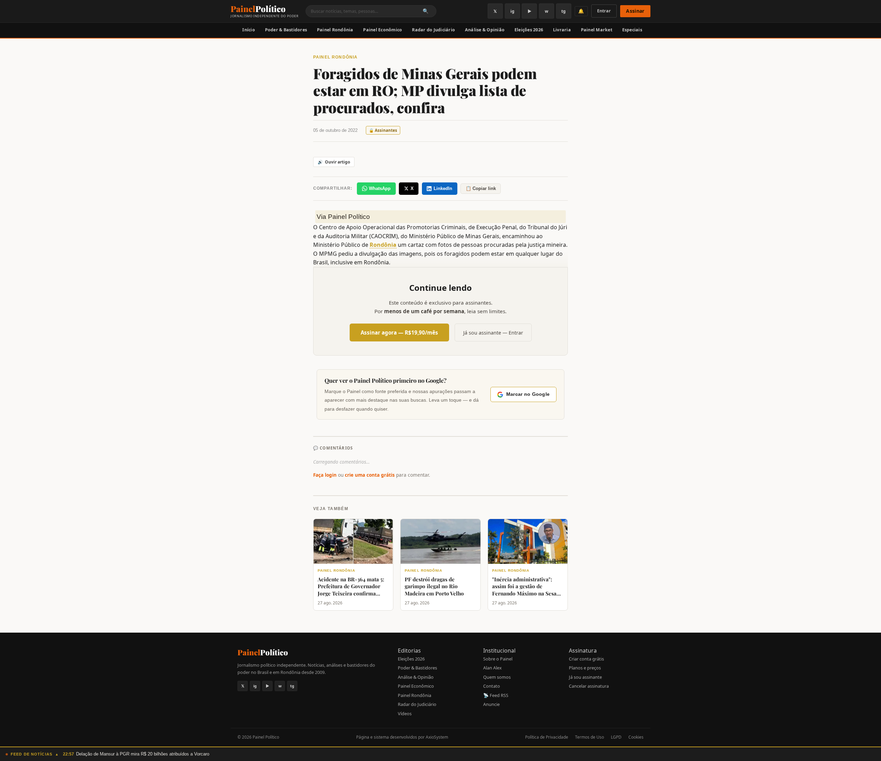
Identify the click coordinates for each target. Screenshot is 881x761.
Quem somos (497, 677)
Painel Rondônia (335, 30)
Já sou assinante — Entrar (493, 332)
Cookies (636, 737)
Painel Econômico (382, 30)
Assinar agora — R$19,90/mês (399, 332)
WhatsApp (380, 188)
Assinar (635, 11)
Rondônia (383, 245)
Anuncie (491, 704)
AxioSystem (437, 737)
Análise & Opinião (485, 30)
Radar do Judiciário (433, 30)
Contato (491, 686)
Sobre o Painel (497, 659)
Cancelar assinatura (589, 686)
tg (563, 11)
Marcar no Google (528, 394)
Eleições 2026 (528, 30)
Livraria (562, 30)
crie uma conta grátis (370, 475)
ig (512, 11)
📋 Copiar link (481, 188)
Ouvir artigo (334, 162)
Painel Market (596, 30)
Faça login (325, 475)
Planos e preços (585, 668)
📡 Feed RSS (495, 695)
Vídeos (405, 713)
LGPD (616, 737)
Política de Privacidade (546, 737)
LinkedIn (443, 188)
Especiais (632, 30)
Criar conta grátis (586, 659)
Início (248, 30)
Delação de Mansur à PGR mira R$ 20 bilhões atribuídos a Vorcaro (142, 754)
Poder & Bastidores (286, 30)
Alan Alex (492, 668)
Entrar (604, 11)
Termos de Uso (589, 737)
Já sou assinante (585, 677)
